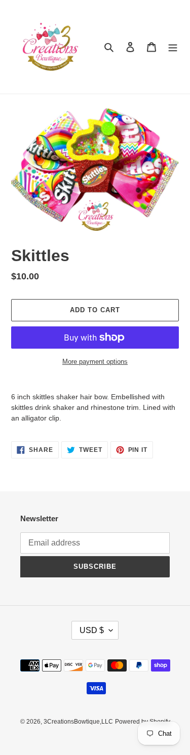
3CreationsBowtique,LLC (78, 721)
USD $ (92, 630)
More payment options (95, 361)
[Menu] (172, 47)
